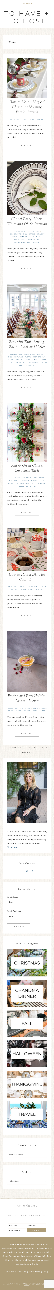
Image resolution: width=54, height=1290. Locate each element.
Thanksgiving (33, 362)
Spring (32, 234)
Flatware (18, 357)
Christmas (14, 119)
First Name (12, 897)
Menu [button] (29, 3)
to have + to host (27, 17)
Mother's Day (39, 357)
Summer (23, 237)
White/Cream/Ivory (22, 242)
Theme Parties (33, 239)
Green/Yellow (37, 480)
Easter (40, 354)
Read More (27, 145)
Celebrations (33, 231)
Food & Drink (32, 587)
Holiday (31, 119)
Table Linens (35, 237)
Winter (40, 119)
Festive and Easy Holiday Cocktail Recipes (27, 698)
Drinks (22, 587)
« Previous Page (14, 747)
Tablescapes (19, 239)
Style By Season (23, 360)
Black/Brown (19, 231)
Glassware (24, 480)
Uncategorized (26, 589)
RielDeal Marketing (11, 1284)
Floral (28, 357)
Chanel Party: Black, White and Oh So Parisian (27, 221)
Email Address (14, 911)
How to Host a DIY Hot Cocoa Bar (27, 577)
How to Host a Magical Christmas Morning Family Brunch (27, 106)
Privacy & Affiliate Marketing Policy (37, 1285)
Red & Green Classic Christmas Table (27, 468)
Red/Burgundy (23, 483)
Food (23, 119)
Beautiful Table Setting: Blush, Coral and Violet (27, 344)
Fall (25, 234)
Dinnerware (15, 234)
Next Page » (27, 753)
